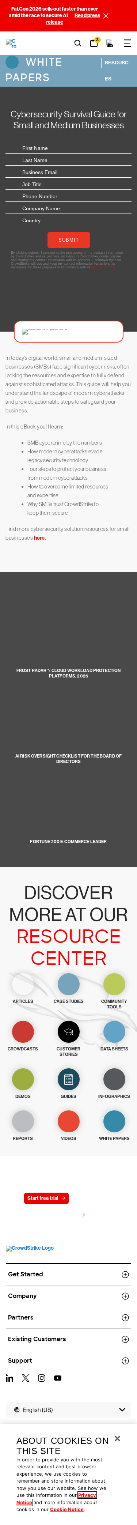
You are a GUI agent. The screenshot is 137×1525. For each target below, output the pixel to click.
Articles (23, 1001)
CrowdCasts (23, 1049)
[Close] (117, 1438)
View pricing (65, 1215)
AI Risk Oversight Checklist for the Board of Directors (68, 759)
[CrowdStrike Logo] (11, 43)
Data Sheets (114, 1049)
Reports (23, 1138)
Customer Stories (68, 1051)
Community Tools (114, 1004)
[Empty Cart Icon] (110, 43)
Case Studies (69, 1001)
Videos (68, 1138)
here (39, 538)
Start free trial (42, 1198)
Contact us (90, 1198)
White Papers (33, 70)
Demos (23, 1096)
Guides (68, 1096)
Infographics (114, 1096)
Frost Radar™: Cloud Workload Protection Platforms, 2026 (68, 673)
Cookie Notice (67, 1509)
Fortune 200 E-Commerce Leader (68, 841)
